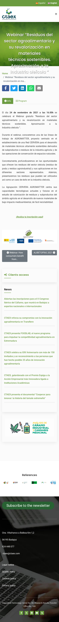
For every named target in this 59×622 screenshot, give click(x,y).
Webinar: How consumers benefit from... (15, 256)
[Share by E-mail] (39, 88)
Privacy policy (9, 585)
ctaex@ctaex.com (11, 553)
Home (5, 73)
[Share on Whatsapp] (30, 88)
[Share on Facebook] (5, 88)
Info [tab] (9, 101)
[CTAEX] (9, 14)
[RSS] (42, 613)
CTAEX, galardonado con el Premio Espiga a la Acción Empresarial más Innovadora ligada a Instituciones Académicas (27, 379)
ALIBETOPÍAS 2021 (43, 252)
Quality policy (8, 571)
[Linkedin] (32, 613)
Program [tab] (22, 101)
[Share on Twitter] (14, 88)
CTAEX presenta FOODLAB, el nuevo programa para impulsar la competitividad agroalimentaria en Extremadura (29, 337)
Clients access (18, 275)
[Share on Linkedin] (22, 88)
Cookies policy (9, 578)
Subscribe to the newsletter (28, 505)
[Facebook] (21, 613)
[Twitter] (26, 613)
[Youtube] (37, 613)
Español (41, 3)
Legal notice (8, 564)
